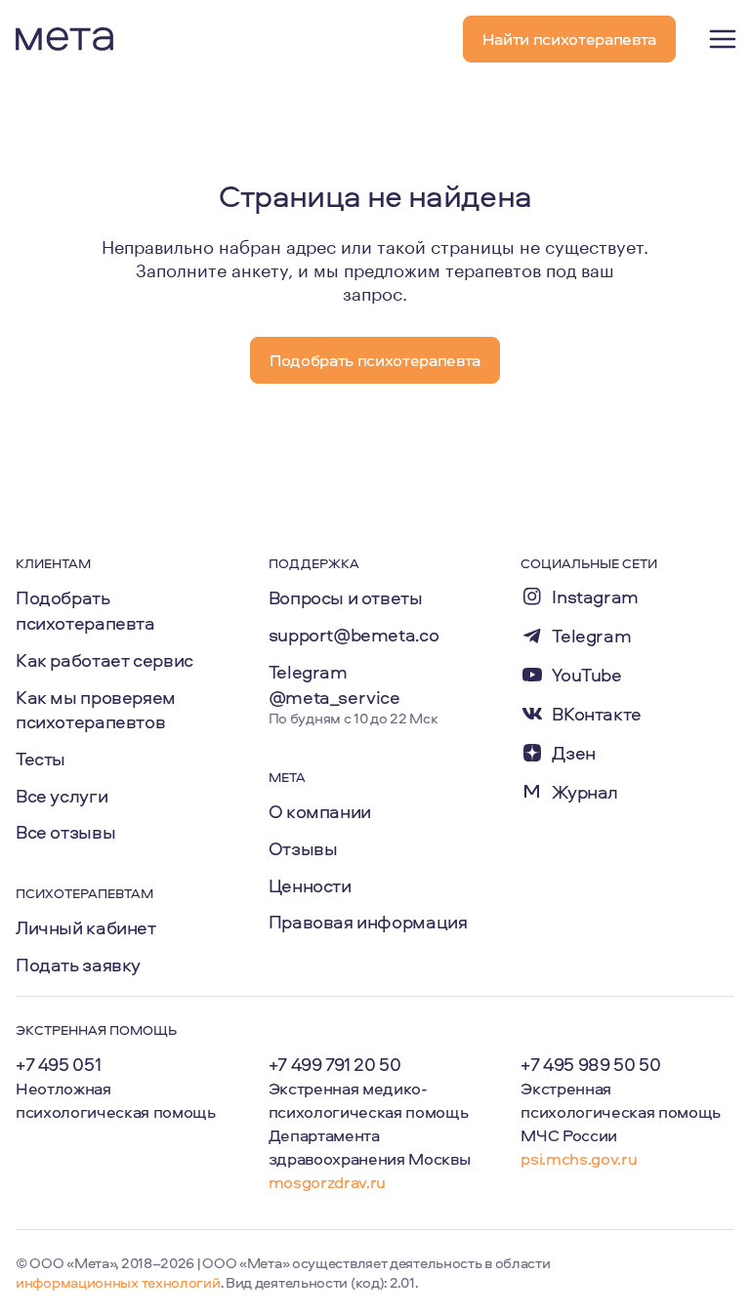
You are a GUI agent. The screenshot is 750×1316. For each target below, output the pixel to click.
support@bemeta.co (354, 634)
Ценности (310, 885)
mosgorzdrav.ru (327, 1182)
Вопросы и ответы (346, 597)
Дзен (573, 753)
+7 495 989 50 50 (590, 1064)
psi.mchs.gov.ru (579, 1158)
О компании (320, 811)
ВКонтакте (597, 714)
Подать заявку (78, 964)
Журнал (585, 792)
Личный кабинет (86, 927)
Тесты (40, 758)
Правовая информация (368, 921)
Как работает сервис (104, 660)
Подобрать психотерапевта (85, 610)
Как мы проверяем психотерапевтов (96, 709)
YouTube (586, 675)
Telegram (591, 636)
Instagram (595, 597)
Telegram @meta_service (334, 684)
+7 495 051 (58, 1064)
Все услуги (61, 795)
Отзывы (303, 848)
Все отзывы (65, 831)
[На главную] (64, 39)
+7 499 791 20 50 (335, 1064)
